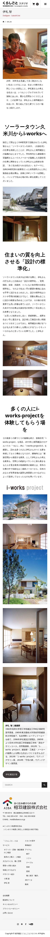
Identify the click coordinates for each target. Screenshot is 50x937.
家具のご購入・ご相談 (12, 857)
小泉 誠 (6, 878)
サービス (6, 845)
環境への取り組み (9, 865)
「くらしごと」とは (10, 841)
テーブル (29, 862)
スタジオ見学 (30, 841)
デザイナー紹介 (8, 874)
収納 (28, 867)
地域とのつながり (9, 870)
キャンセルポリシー (10, 904)
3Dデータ (28, 880)
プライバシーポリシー (11, 908)
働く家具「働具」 (33, 875)
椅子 (28, 854)
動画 (26, 884)
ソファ (28, 858)
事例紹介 (28, 845)
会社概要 (6, 895)
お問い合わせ (8, 913)
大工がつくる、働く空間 (12, 861)
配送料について (8, 900)
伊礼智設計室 (11, 774)
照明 (28, 871)
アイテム (28, 849)
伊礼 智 (6, 883)
